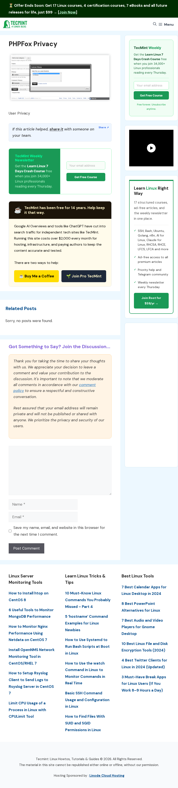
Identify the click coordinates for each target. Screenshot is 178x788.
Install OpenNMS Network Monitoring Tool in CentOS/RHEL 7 (31, 656)
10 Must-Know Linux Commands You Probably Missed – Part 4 (87, 600)
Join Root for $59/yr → (151, 300)
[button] (155, 24)
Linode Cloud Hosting (106, 775)
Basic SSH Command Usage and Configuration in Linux (87, 700)
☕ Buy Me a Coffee (36, 276)
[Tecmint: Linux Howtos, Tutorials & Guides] (15, 24)
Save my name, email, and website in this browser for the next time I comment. (59, 531)
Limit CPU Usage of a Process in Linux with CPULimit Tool (27, 710)
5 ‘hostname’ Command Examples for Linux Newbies (86, 623)
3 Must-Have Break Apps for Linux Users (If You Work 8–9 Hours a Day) (144, 684)
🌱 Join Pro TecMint (84, 276)
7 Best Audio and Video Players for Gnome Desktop (142, 627)
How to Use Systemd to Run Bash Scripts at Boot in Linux (87, 646)
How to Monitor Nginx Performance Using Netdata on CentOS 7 (28, 633)
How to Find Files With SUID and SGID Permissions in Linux (85, 723)
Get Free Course (85, 177)
